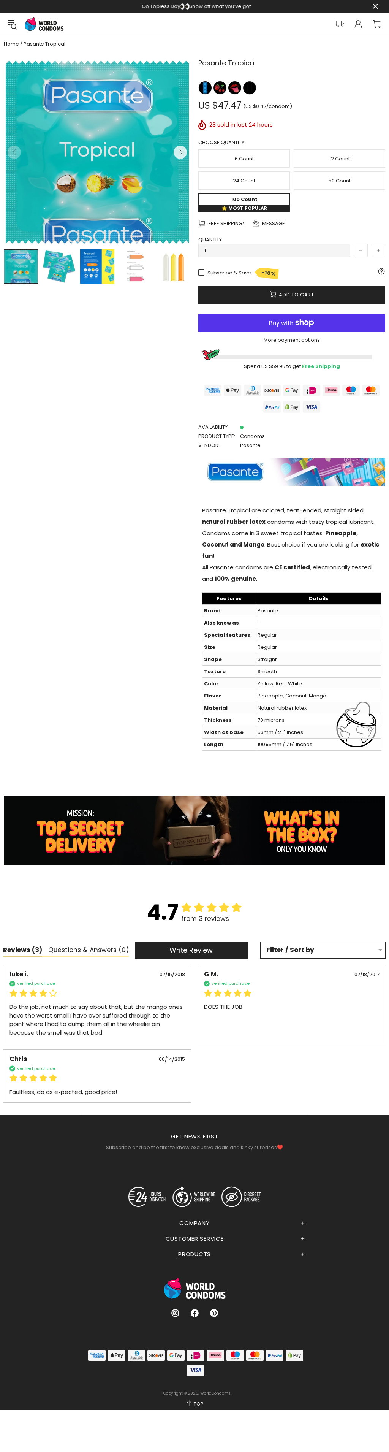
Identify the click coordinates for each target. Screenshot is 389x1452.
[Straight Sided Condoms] (249, 87)
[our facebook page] (195, 1313)
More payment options (292, 340)
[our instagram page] (175, 1313)
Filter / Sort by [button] (290, 950)
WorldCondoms (44, 24)
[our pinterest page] (214, 1313)
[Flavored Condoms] (220, 87)
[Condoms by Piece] (205, 87)
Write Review (191, 950)
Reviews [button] (22, 949)
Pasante (250, 445)
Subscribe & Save (241, 273)
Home (11, 44)
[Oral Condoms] (235, 87)
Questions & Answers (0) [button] (88, 949)
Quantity (210, 239)
